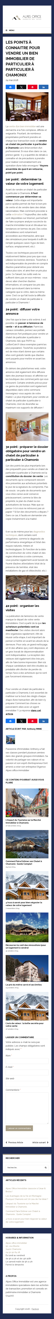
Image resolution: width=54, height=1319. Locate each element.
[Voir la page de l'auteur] (27, 739)
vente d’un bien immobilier (22, 126)
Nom (9, 1055)
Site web (10, 1078)
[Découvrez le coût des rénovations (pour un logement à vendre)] (27, 941)
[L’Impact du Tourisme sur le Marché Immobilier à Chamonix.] (27, 816)
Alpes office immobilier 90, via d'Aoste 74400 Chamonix (16, 1246)
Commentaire (13, 1090)
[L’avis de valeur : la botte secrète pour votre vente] (27, 1020)
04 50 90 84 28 (13, 1252)
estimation (17, 214)
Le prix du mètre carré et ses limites (24, 985)
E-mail (10, 1067)
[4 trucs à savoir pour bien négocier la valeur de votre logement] (27, 899)
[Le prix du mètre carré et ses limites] (27, 981)
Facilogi (35, 1309)
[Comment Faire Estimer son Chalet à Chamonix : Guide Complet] (27, 858)
